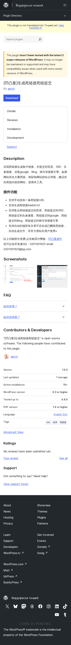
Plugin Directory (12, 15)
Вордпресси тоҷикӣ (25, 598)
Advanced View (13, 432)
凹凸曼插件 (55, 239)
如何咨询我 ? (11, 317)
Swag (42, 553)
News (7, 511)
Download (12, 97)
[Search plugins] (40, 39)
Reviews (12, 120)
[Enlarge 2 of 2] (63, 269)
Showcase (43, 505)
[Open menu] (65, 5)
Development (15, 137)
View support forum (15, 484)
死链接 (63, 422)
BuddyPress (12, 582)
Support (12, 147)
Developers (10, 547)
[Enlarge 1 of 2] (29, 269)
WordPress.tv (13, 553)
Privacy (8, 523)
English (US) (61, 414)
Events (41, 541)
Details (11, 111)
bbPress (10, 576)
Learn (7, 534)
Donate (43, 547)
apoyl (11, 88)
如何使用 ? (10, 306)
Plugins (41, 517)
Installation (14, 129)
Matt (8, 570)
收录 (55, 422)
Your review (10, 458)
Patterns (42, 523)
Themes (42, 511)
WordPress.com (15, 564)
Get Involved (45, 534)
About (7, 505)
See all (63, 458)
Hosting (8, 517)
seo (48, 422)
